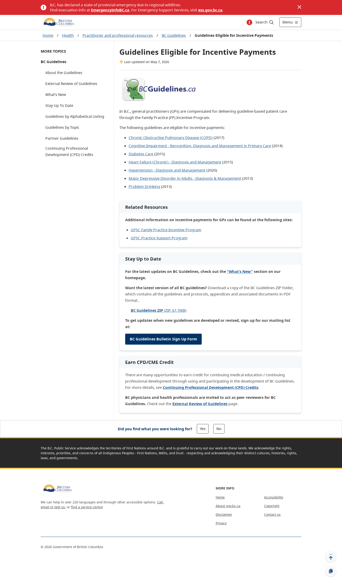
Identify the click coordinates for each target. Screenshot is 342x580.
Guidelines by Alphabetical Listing (74, 116)
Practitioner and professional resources (118, 35)
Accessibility (273, 497)
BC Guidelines (174, 35)
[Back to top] (330, 556)
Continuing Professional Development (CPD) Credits (69, 151)
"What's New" (240, 271)
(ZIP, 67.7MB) (158, 310)
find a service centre (87, 507)
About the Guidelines (63, 72)
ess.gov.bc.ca (210, 10)
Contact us (272, 514)
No (218, 428)
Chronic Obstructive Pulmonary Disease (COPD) (171, 137)
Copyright (271, 506)
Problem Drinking (144, 186)
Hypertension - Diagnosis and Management (167, 170)
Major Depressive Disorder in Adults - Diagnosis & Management (185, 178)
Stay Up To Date (59, 105)
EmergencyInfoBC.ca (110, 10)
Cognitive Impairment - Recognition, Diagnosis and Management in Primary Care (200, 145)
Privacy (221, 523)
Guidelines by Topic (62, 127)
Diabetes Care (141, 153)
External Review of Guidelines (71, 83)
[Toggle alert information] (249, 22)
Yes (203, 428)
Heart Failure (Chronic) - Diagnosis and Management (175, 162)
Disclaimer (224, 514)
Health (68, 35)
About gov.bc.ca (228, 506)
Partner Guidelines (61, 138)
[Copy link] (330, 571)
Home (48, 35)
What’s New (55, 94)
